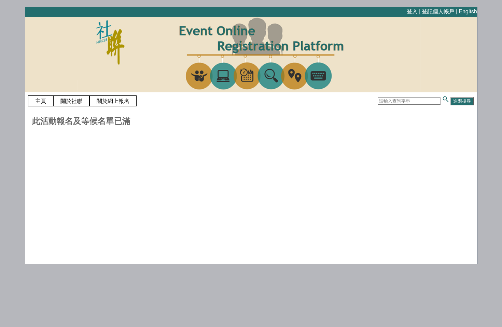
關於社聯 (71, 101)
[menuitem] (40, 100)
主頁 (40, 101)
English (468, 11)
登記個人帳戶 (438, 11)
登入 (412, 11)
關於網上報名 (113, 101)
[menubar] (82, 100)
